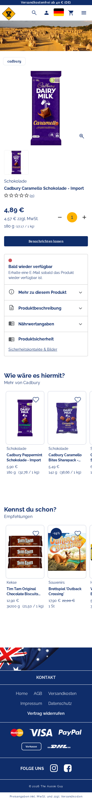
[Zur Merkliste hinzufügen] (35, 399)
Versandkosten (62, 693)
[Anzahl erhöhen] (84, 217)
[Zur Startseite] (8, 19)
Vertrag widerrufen (46, 713)
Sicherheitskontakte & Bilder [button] (32, 349)
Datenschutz (60, 703)
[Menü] (84, 13)
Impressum (31, 703)
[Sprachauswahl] (59, 12)
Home (22, 693)
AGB (38, 693)
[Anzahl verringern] (60, 217)
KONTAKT (46, 677)
